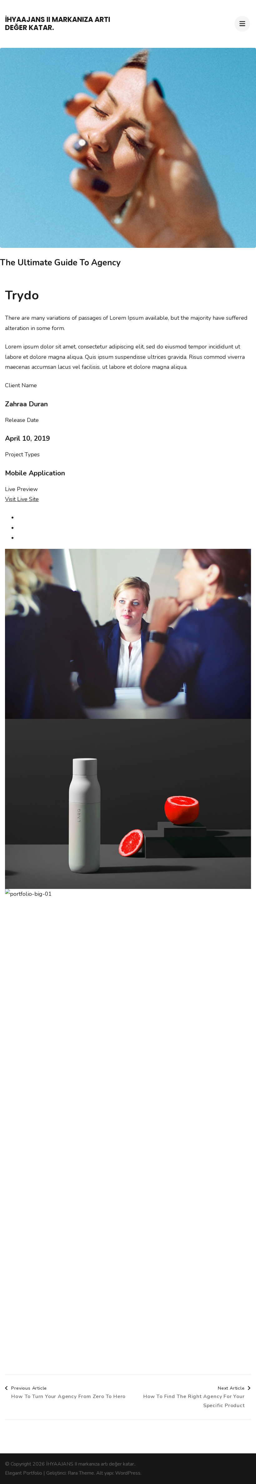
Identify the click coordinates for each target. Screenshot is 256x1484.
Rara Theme (81, 1473)
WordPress (127, 1473)
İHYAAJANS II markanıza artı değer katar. (57, 24)
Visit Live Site (22, 499)
